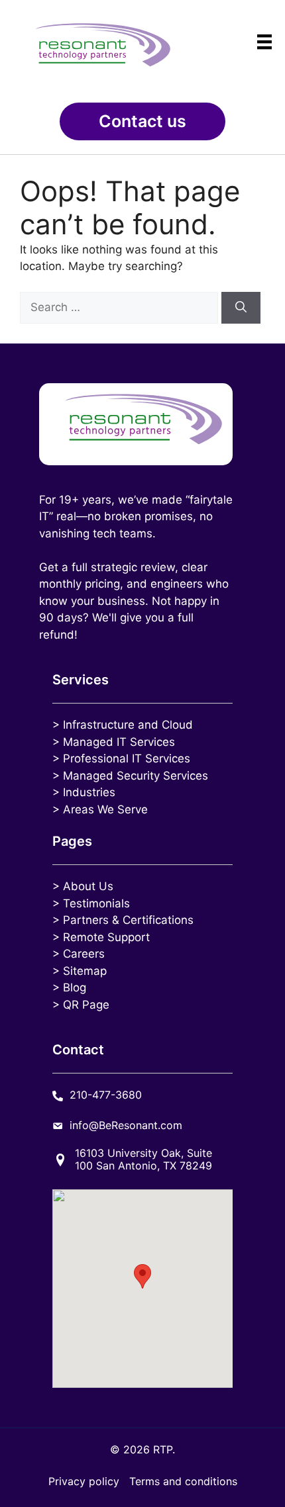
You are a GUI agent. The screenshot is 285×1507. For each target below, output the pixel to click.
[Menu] (264, 41)
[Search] (240, 308)
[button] (142, 121)
